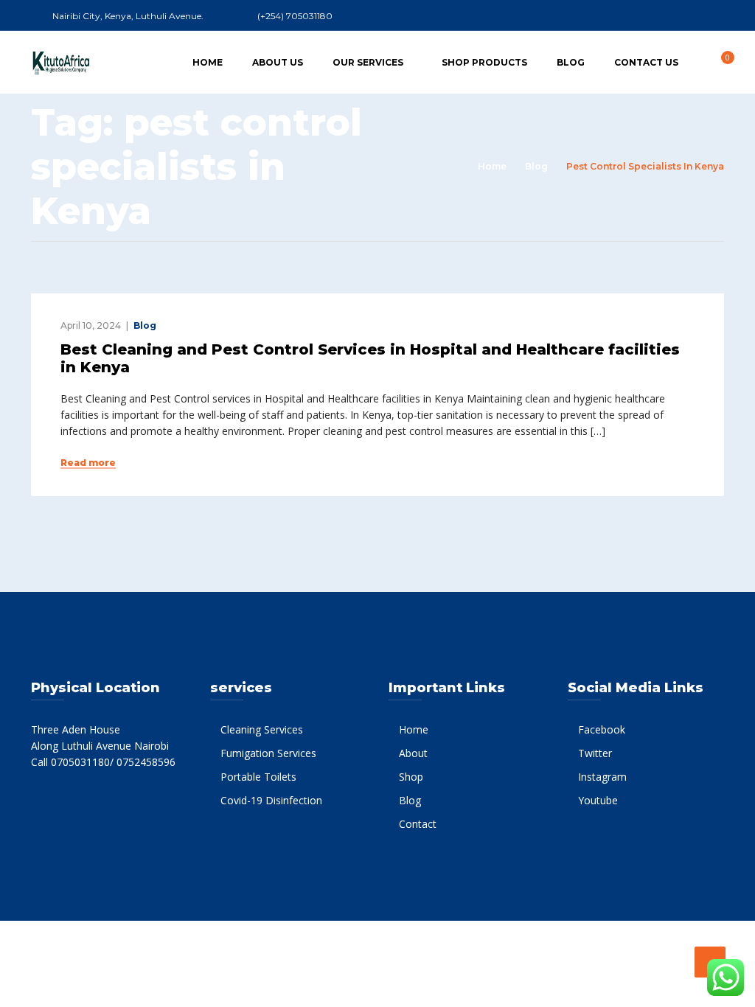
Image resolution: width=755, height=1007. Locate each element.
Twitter (595, 753)
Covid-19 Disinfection (271, 800)
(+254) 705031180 (295, 15)
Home (207, 62)
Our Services (368, 62)
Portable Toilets (258, 777)
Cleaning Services (261, 729)
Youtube (598, 800)
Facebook (601, 729)
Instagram (602, 777)
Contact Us (646, 62)
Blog (571, 62)
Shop (411, 777)
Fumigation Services (268, 753)
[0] (719, 62)
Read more (88, 463)
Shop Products (484, 62)
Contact (417, 824)
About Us (277, 62)
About (413, 753)
